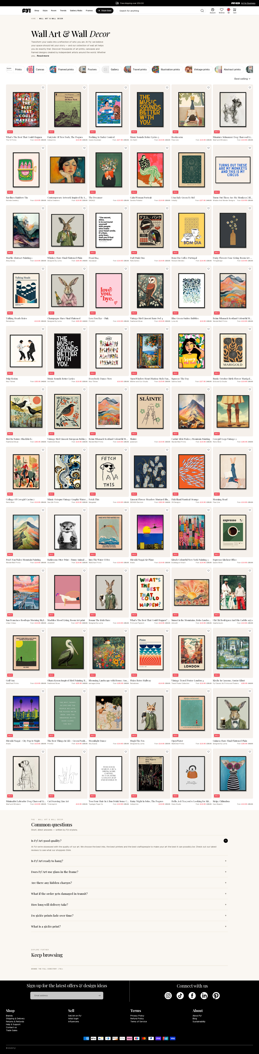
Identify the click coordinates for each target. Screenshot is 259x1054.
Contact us (11, 1027)
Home (33, 19)
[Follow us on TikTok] (180, 995)
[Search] (202, 10)
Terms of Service (138, 1021)
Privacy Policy (137, 1015)
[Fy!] (26, 11)
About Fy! (197, 1015)
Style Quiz (106, 10)
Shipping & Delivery (15, 1018)
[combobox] (161, 10)
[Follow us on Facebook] (192, 995)
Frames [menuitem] (89, 10)
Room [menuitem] (54, 10)
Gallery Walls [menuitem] (76, 10)
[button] (242, 78)
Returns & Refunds (15, 1021)
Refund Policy (137, 1018)
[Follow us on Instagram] (168, 995)
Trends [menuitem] (63, 10)
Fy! (14, 1048)
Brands (9, 1015)
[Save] (43, 87)
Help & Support (13, 1024)
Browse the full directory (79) (46, 969)
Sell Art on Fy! (74, 1015)
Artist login (73, 1018)
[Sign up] (99, 995)
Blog (195, 1018)
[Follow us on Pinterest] (216, 995)
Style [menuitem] (45, 10)
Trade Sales (11, 1030)
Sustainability (199, 1021)
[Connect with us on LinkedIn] (204, 995)
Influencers (73, 1021)
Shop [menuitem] (36, 10)
